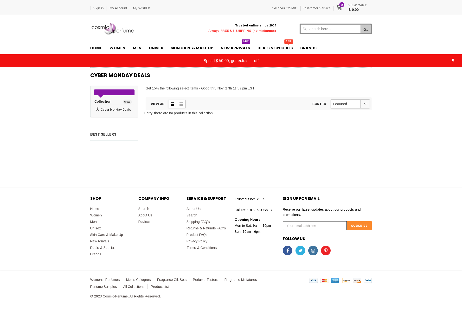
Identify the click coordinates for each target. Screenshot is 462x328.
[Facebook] (287, 250)
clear (127, 101)
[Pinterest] (326, 250)
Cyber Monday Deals (115, 109)
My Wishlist (141, 8)
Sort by (319, 103)
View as (157, 103)
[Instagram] (313, 250)
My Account (118, 8)
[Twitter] (300, 250)
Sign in (98, 8)
